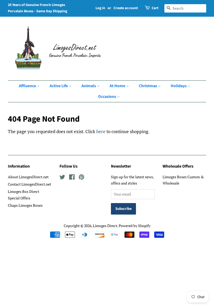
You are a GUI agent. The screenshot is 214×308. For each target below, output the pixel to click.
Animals (89, 86)
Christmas (148, 86)
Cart (155, 8)
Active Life (59, 86)
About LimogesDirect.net (28, 176)
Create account (126, 8)
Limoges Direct (105, 225)
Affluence (28, 86)
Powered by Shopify (135, 225)
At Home (118, 86)
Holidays (179, 86)
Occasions (107, 96)
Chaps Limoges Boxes (25, 205)
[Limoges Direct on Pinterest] (81, 177)
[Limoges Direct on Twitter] (62, 177)
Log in (100, 8)
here (100, 131)
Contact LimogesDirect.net (29, 184)
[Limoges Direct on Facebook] (72, 177)
